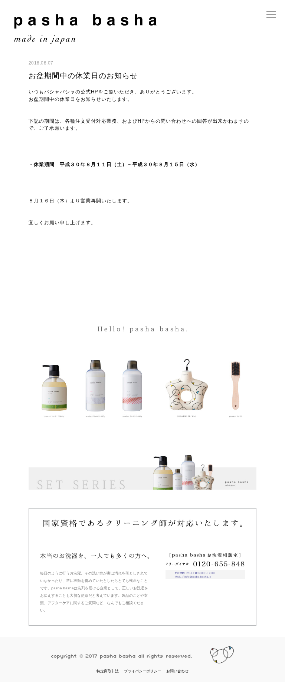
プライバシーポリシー (142, 671)
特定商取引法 (107, 671)
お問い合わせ (177, 671)
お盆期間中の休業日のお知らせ (83, 76)
